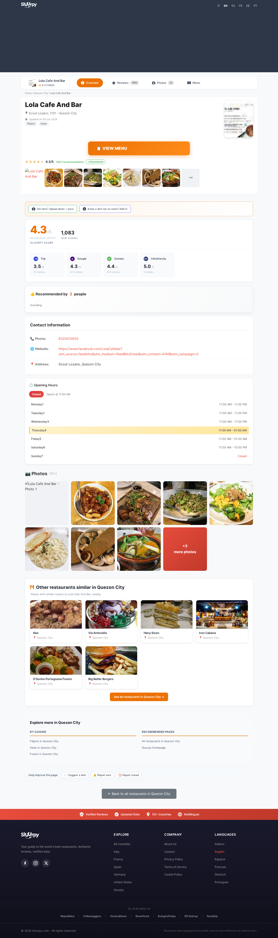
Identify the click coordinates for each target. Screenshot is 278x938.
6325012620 (68, 339)
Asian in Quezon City (43, 747)
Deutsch (220, 874)
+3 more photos (185, 549)
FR (240, 5)
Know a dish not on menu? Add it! (107, 208)
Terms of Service (175, 867)
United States (123, 882)
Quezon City (41, 93)
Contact (169, 851)
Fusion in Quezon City (44, 754)
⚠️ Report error (102, 775)
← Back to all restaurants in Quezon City (139, 794)
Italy (116, 851)
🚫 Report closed (128, 775)
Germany (120, 874)
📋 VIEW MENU (111, 148)
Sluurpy (119, 890)
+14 (191, 177)
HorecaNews (118, 916)
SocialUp (212, 916)
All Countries (122, 844)
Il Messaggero (92, 916)
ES (233, 5)
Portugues (221, 882)
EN (226, 5)
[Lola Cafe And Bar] (34, 178)
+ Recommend (95, 162)
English (219, 851)
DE (248, 5)
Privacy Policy (173, 859)
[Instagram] (36, 863)
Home (28, 93)
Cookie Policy (173, 874)
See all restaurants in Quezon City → (139, 696)
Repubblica (67, 916)
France (118, 859)
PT (255, 5)
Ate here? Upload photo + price (55, 208)
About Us (170, 844)
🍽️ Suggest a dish (75, 775)
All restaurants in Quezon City (161, 741)
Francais (220, 867)
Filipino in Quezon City (44, 741)
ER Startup (191, 916)
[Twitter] (46, 863)
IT (219, 5)
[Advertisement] (139, 39)
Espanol (220, 859)
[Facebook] (25, 863)
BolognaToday (167, 916)
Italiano (219, 844)
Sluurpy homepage (154, 747)
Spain (117, 867)
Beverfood (142, 916)
